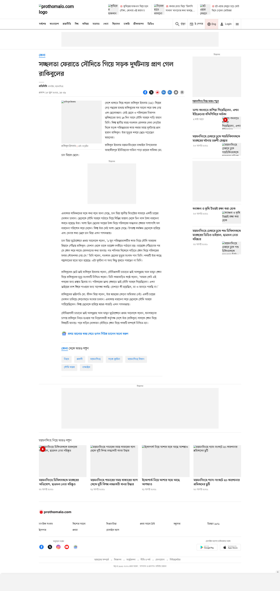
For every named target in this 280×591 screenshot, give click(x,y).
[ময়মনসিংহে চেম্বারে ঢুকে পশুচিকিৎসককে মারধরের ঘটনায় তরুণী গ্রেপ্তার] (231, 149)
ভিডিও (151, 24)
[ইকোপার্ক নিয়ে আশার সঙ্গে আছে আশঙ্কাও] (166, 461)
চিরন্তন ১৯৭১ (213, 524)
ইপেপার (42, 530)
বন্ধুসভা (177, 524)
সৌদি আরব (69, 367)
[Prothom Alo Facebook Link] (43, 547)
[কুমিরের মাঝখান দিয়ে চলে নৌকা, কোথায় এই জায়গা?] (113, 9)
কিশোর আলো (79, 524)
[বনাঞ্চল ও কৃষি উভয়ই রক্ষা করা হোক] (231, 217)
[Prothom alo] (61, 9)
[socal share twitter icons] (152, 94)
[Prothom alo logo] (55, 513)
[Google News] (75, 547)
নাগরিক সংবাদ (46, 524)
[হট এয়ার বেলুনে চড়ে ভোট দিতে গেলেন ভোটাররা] (205, 9)
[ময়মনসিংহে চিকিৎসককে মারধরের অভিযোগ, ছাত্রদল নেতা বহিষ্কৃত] (63, 461)
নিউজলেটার (175, 559)
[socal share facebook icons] (146, 94)
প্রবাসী (80, 359)
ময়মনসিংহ (95, 359)
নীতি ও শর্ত (145, 559)
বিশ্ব (76, 24)
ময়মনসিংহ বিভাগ (136, 359)
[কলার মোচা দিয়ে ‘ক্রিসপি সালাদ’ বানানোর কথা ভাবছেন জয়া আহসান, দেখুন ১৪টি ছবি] (159, 9)
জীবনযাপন (138, 24)
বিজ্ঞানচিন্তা (111, 524)
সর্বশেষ (42, 24)
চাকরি (126, 24)
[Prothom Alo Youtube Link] (68, 547)
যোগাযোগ (160, 559)
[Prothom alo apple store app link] (230, 548)
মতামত (96, 24)
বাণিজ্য (85, 24)
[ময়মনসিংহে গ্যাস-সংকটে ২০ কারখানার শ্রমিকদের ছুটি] (217, 461)
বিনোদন (116, 24)
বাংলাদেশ (54, 24)
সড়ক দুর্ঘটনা (114, 359)
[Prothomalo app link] (207, 548)
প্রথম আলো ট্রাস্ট (147, 524)
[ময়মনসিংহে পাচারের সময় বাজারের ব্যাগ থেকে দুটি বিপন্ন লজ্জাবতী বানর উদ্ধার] (114, 461)
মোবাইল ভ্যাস (112, 530)
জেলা (42, 55)
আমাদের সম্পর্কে (101, 559)
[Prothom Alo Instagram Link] (60, 547)
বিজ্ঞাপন (117, 559)
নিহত (66, 359)
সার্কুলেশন (131, 559)
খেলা (105, 24)
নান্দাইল (86, 367)
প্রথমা (75, 530)
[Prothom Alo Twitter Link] (51, 547)
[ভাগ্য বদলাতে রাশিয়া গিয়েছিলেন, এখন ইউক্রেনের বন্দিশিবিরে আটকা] (231, 123)
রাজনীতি (67, 24)
